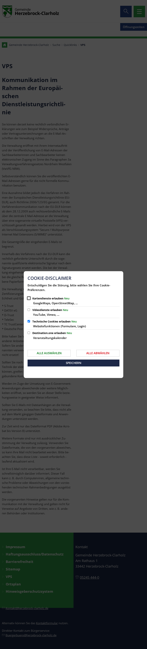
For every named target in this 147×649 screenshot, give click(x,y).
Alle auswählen (49, 353)
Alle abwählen (97, 353)
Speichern (73, 363)
